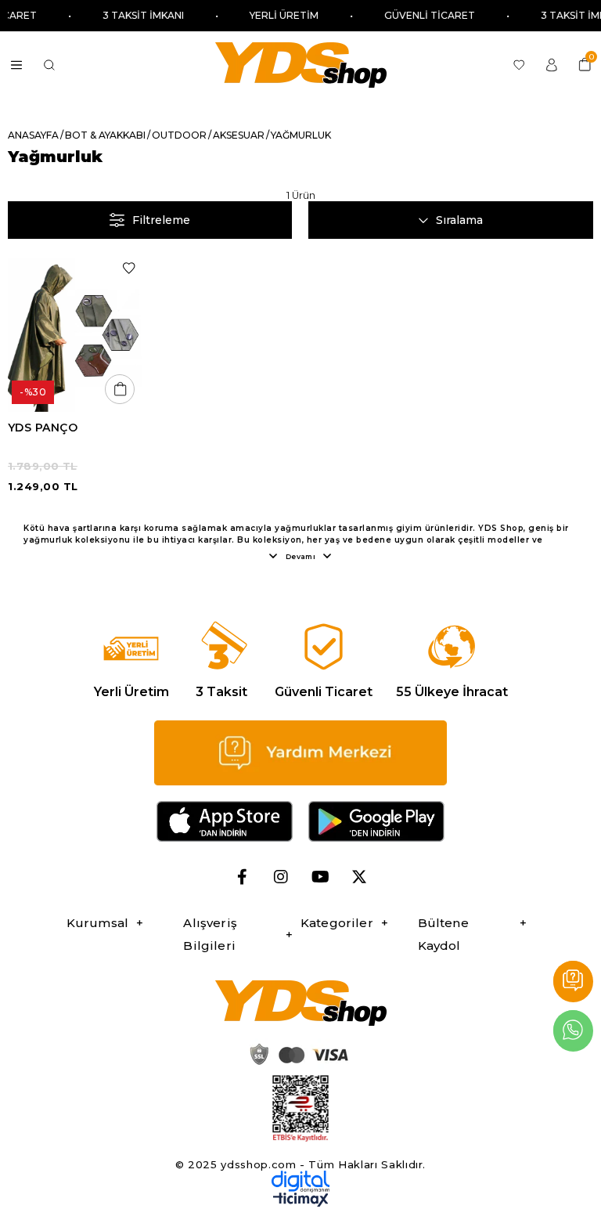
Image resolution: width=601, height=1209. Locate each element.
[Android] (376, 821)
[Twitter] (359, 877)
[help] (300, 753)
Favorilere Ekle (129, 268)
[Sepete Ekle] (120, 389)
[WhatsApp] (573, 1031)
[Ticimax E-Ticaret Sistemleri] (301, 1203)
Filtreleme (161, 220)
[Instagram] (280, 877)
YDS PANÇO (42, 427)
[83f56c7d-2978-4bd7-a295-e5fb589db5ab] (300, 1108)
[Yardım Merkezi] (573, 981)
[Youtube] (320, 877)
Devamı (301, 556)
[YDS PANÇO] (75, 333)
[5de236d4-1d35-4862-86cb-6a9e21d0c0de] (300, 1181)
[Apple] (225, 821)
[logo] (300, 1003)
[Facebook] (241, 877)
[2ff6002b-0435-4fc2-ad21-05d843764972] (296, 1054)
